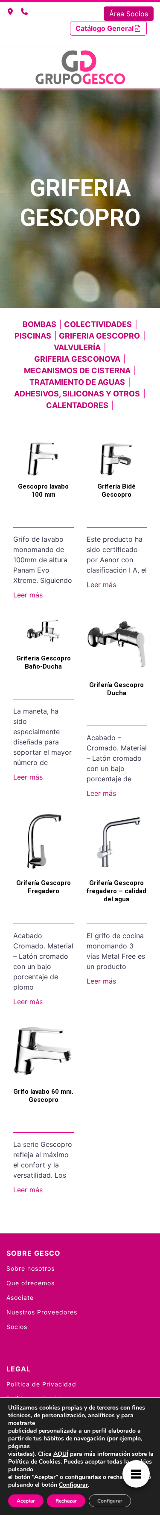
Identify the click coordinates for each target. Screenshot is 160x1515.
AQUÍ (60, 1454)
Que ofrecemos (30, 1283)
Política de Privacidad (41, 1384)
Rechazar (66, 1500)
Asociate (20, 1297)
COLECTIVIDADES (98, 324)
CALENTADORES (77, 405)
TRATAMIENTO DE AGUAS (77, 382)
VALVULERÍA (77, 347)
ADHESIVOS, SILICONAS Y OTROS (77, 393)
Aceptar (26, 1500)
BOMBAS (39, 324)
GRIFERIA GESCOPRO (99, 335)
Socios (16, 1326)
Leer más (28, 595)
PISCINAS (33, 335)
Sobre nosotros (30, 1268)
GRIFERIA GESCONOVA (77, 358)
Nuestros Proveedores (41, 1312)
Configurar (73, 1485)
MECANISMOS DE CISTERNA (77, 370)
